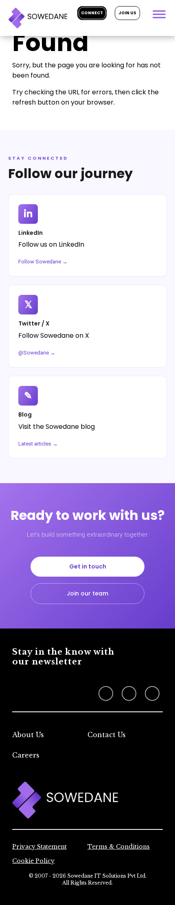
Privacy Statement (39, 846)
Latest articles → (38, 444)
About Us (28, 735)
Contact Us (107, 735)
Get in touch (87, 566)
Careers (25, 755)
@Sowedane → (36, 353)
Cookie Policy (33, 861)
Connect (92, 13)
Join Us (127, 13)
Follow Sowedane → (43, 262)
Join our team (87, 593)
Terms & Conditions (119, 846)
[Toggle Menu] (159, 14)
